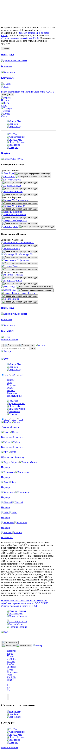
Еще (4, 95)
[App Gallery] (14, 126)
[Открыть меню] (8, 619)
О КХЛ (10, 388)
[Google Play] (14, 121)
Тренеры (11, 666)
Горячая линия (14, 396)
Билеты (14, 339)
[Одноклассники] (16, 137)
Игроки (11, 661)
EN (14, 375)
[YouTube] (12, 134)
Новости (19, 91)
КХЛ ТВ (50, 91)
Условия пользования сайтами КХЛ (19, 606)
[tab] (8, 695)
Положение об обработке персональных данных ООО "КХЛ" (24, 602)
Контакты (12, 393)
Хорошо (5, 49)
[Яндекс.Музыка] (16, 142)
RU (6, 375)
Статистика (39, 91)
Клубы (10, 664)
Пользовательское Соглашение (16, 600)
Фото (9, 382)
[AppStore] (12, 124)
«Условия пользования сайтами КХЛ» (20, 38)
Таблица (28, 91)
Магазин (5, 339)
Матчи (11, 91)
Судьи (10, 669)
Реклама (11, 390)
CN (21, 375)
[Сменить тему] (19, 345)
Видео (4, 91)
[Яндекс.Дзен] (14, 139)
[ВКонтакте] (13, 145)
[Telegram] (12, 147)
